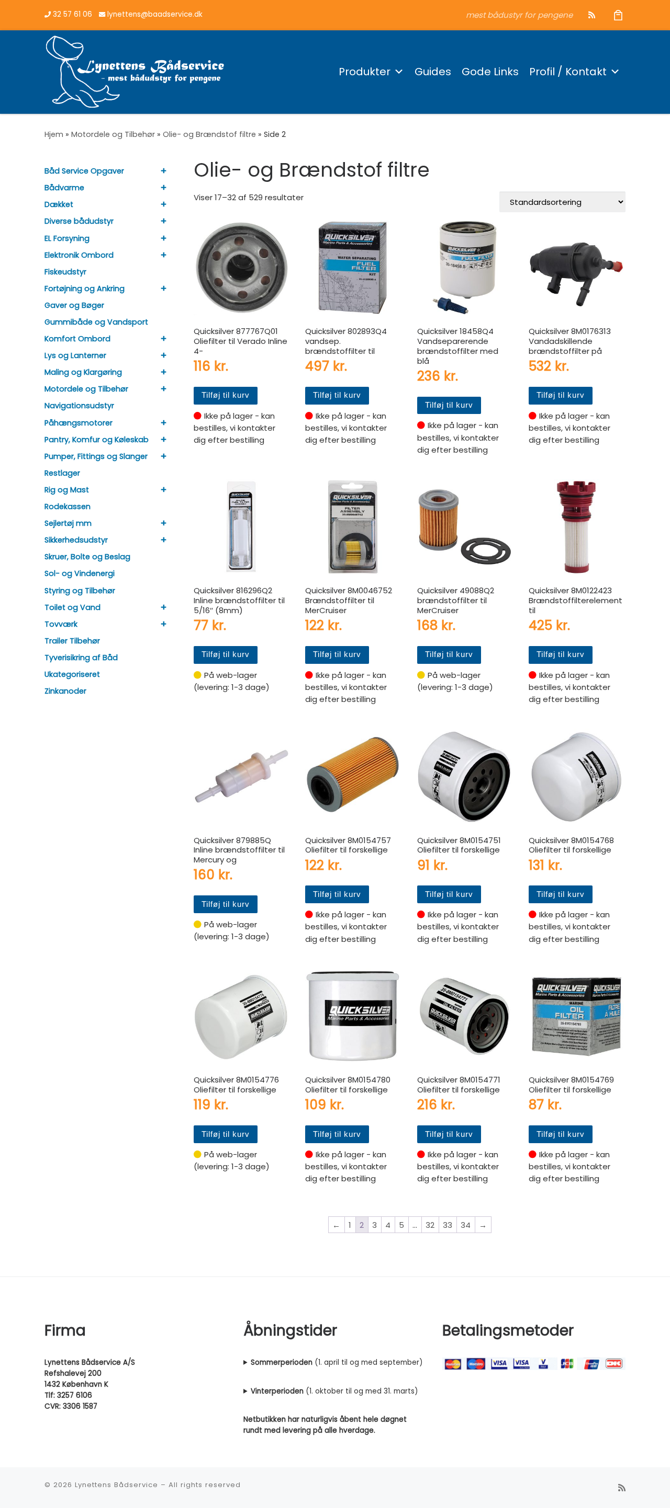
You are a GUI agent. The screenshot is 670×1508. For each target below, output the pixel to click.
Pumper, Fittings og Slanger (96, 456)
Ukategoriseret (72, 674)
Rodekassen (67, 506)
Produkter (364, 71)
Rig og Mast (66, 490)
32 (430, 1224)
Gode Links (490, 71)
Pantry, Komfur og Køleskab (96, 439)
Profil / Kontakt (568, 71)
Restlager (62, 473)
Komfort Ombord (77, 338)
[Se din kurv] (618, 15)
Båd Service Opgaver (84, 171)
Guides (433, 71)
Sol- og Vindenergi (79, 573)
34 (466, 1224)
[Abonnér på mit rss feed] (591, 15)
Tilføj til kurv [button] (226, 394)
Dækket (58, 204)
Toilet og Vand (72, 607)
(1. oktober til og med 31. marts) (334, 1391)
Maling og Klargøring (83, 372)
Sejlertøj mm (68, 523)
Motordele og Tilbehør (113, 134)
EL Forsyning (67, 238)
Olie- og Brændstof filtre (209, 134)
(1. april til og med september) (336, 1362)
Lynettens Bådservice (116, 1485)
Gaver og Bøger (74, 305)
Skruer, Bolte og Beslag (87, 556)
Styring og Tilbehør (79, 590)
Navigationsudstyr (79, 405)
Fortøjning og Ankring (84, 288)
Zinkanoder (65, 691)
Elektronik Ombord (79, 255)
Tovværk (60, 624)
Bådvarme (64, 187)
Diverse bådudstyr (79, 221)
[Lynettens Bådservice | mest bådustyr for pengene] (135, 70)
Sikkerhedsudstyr (76, 540)
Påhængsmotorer (78, 423)
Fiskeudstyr (65, 272)
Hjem (53, 134)
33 (447, 1224)
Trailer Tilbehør (72, 641)
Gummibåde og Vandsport (96, 322)
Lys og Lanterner (75, 355)
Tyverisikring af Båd (81, 657)
